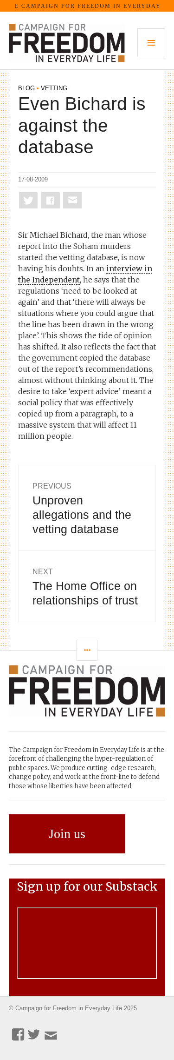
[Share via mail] (72, 200)
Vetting (54, 88)
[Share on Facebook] (50, 200)
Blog (26, 88)
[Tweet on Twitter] (28, 200)
